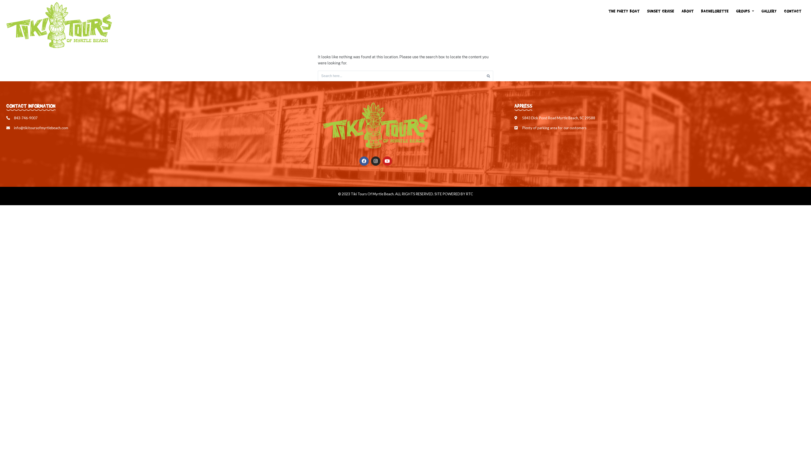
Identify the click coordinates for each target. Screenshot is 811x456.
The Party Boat (624, 11)
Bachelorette (715, 11)
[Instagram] (375, 161)
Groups (743, 11)
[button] (745, 10)
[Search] (488, 76)
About (688, 11)
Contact (792, 11)
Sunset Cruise (660, 11)
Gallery (769, 11)
